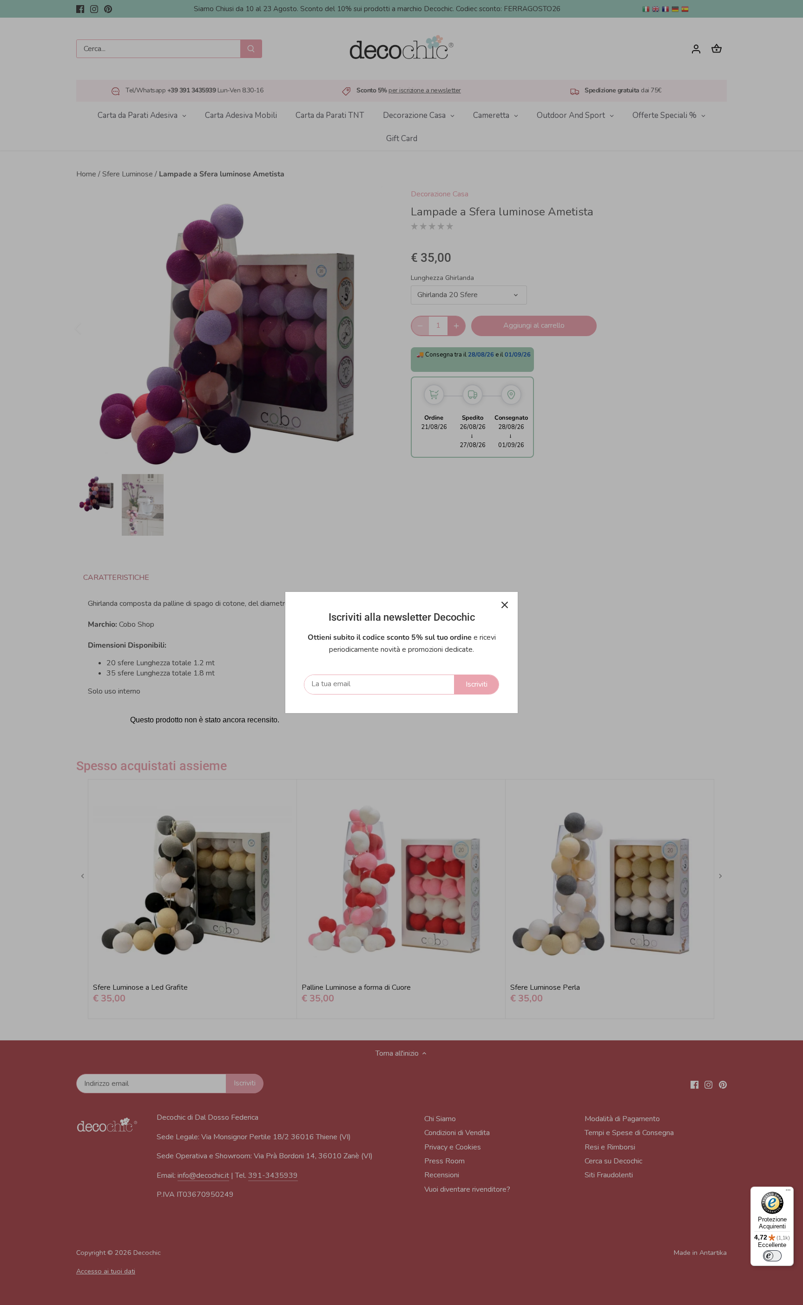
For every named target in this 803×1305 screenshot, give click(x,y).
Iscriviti (476, 684)
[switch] (772, 1255)
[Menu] (788, 1192)
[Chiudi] (504, 605)
